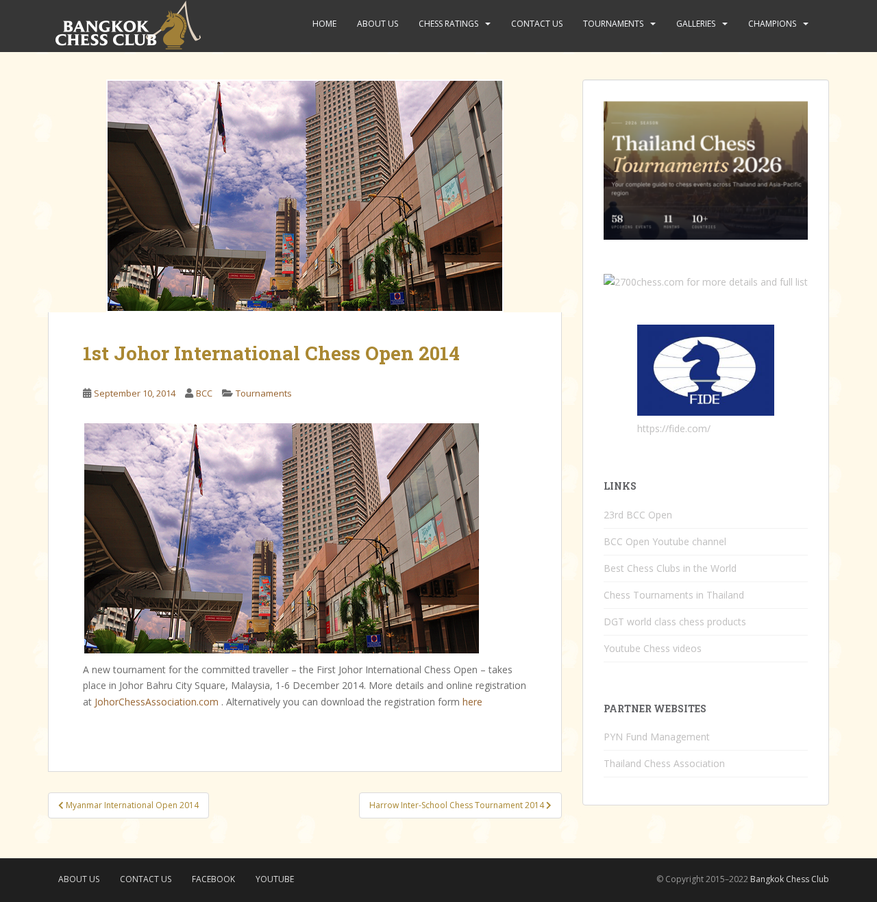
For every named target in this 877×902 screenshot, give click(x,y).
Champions (772, 23)
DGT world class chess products (675, 621)
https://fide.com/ (674, 428)
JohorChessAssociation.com (157, 701)
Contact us (537, 23)
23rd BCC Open (638, 514)
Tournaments (613, 23)
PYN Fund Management (657, 736)
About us (377, 23)
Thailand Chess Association (664, 763)
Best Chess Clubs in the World (670, 568)
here (472, 701)
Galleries (695, 23)
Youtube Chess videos (653, 648)
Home (324, 23)
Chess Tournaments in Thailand (674, 594)
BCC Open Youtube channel (665, 541)
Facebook (213, 879)
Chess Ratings (448, 23)
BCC (204, 393)
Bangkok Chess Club (789, 879)
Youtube (275, 879)
